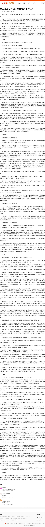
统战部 (9, 516)
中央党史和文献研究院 (22, 518)
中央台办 (22, 516)
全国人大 (27, 516)
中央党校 (15, 518)
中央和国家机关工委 (8, 518)
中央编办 (1, 518)
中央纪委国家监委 (3, 516)
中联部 (13, 516)
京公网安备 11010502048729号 (12, 523)
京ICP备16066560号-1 (22, 523)
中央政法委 (18, 516)
